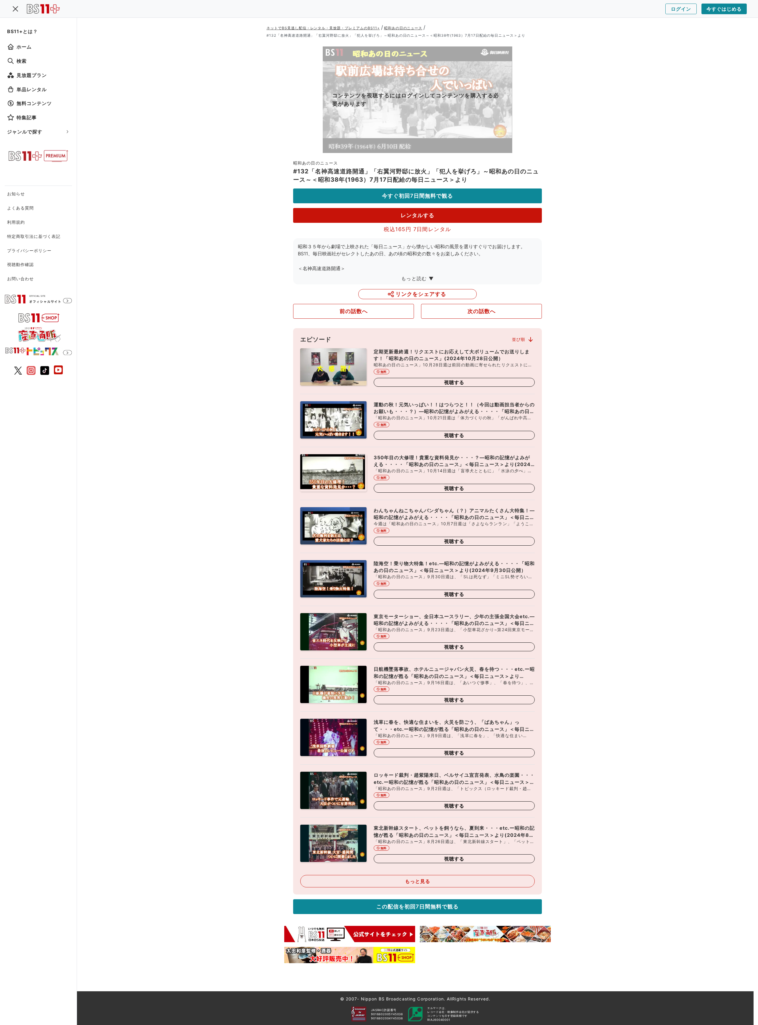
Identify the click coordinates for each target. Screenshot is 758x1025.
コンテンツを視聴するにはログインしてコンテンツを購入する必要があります (415, 99)
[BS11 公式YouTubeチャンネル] (58, 370)
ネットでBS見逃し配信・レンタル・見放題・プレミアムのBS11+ (323, 28)
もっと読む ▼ (417, 278)
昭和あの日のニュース (403, 28)
